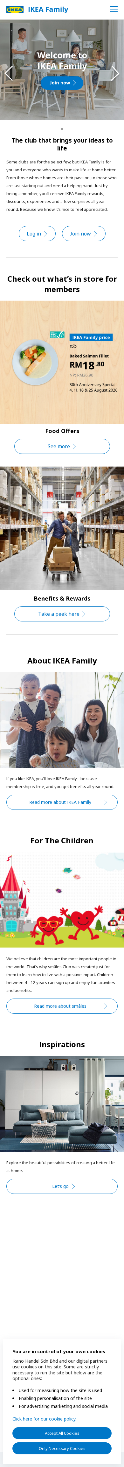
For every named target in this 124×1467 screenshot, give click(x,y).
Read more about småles (60, 1006)
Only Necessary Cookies (62, 1448)
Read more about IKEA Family (60, 802)
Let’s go (60, 1186)
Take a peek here (58, 613)
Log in (34, 233)
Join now (80, 233)
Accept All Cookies (62, 1433)
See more (59, 446)
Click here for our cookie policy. (44, 1419)
